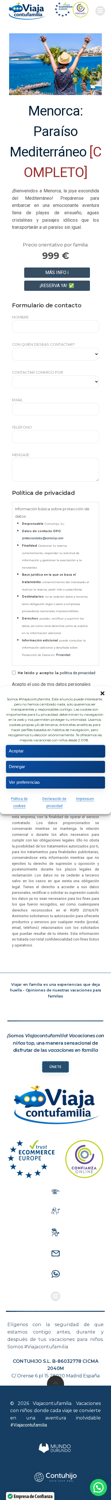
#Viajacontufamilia (28, 1425)
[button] (102, 693)
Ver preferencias (24, 782)
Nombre (20, 317)
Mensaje (20, 455)
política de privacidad (77, 673)
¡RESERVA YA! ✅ (57, 285)
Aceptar (16, 750)
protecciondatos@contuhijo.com (42, 538)
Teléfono (22, 427)
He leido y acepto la (56, 673)
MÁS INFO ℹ (57, 272)
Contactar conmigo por (37, 372)
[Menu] (100, 11)
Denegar (17, 766)
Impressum (85, 799)
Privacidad (63, 655)
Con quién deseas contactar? (43, 344)
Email (17, 400)
